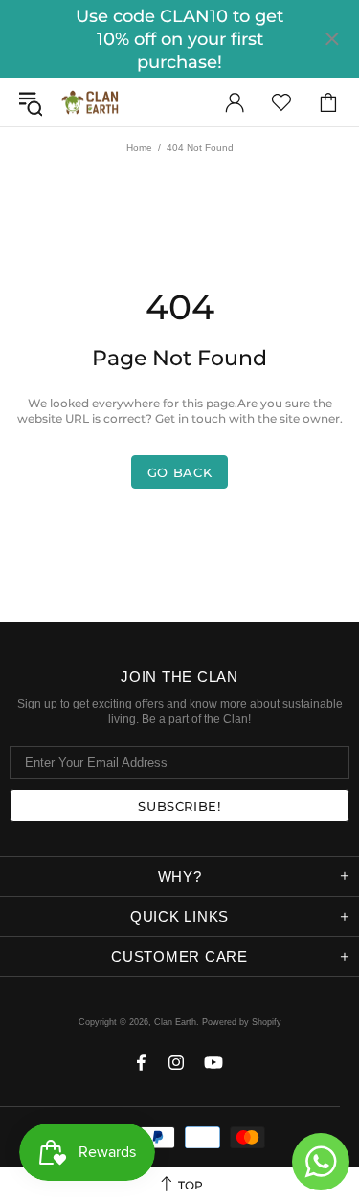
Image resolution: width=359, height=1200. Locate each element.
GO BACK (180, 472)
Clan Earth (90, 102)
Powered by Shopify (241, 1022)
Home (139, 147)
